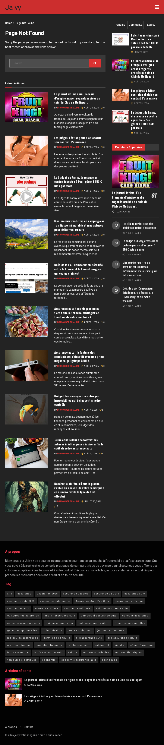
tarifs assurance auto (48, 652)
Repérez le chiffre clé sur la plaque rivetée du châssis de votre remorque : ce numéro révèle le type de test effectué (79, 489)
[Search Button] (95, 63)
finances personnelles (130, 623)
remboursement (78, 645)
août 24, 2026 (91, 191)
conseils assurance (135, 615)
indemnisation (52, 630)
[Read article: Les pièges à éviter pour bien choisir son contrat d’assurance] (26, 151)
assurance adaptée (76, 593)
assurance (24, 593)
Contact (28, 727)
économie (49, 660)
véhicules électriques (22, 660)
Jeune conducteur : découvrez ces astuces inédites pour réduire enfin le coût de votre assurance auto (78, 444)
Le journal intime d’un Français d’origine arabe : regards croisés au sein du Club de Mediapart (77, 98)
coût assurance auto (59, 623)
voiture (72, 652)
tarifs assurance (18, 652)
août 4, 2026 (90, 410)
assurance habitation (129, 601)
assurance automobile (55, 601)
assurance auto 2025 (21, 601)
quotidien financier (49, 645)
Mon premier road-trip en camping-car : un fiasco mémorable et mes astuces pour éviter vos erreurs (79, 225)
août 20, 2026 (91, 366)
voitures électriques (128, 652)
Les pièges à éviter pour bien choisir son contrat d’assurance (77, 139)
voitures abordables (96, 652)
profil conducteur (19, 645)
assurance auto (134, 593)
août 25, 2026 (91, 147)
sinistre (120, 645)
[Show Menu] (157, 7)
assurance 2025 (47, 593)
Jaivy (13, 7)
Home (8, 23)
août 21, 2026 (91, 322)
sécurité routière (141, 645)
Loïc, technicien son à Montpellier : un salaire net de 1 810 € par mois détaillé (145, 41)
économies (109, 660)
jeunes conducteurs (110, 630)
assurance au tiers (106, 593)
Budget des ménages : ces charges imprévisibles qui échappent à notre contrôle (77, 400)
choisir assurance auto (59, 615)
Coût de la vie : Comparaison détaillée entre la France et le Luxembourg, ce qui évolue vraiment (78, 268)
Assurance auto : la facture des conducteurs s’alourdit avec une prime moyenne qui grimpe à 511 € (79, 356)
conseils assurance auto (23, 623)
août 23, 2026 (91, 235)
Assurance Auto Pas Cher (92, 601)
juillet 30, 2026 (92, 501)
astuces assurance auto (112, 608)
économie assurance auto (78, 660)
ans (9, 593)
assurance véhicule (77, 608)
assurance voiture (47, 608)
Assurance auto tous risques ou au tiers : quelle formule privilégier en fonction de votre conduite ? (77, 312)
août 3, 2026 (90, 453)
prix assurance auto (89, 638)
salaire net (102, 645)
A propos (11, 727)
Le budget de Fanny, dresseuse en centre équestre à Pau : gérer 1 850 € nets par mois (78, 181)
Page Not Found (25, 23)
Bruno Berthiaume (68, 108)
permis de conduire (57, 638)
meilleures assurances (22, 638)
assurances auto (18, 608)
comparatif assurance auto (99, 615)
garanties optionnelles (22, 630)
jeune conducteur (80, 630)
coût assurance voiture (94, 623)
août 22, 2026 (91, 278)
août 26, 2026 (91, 108)
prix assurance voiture (122, 638)
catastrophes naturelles (23, 615)
